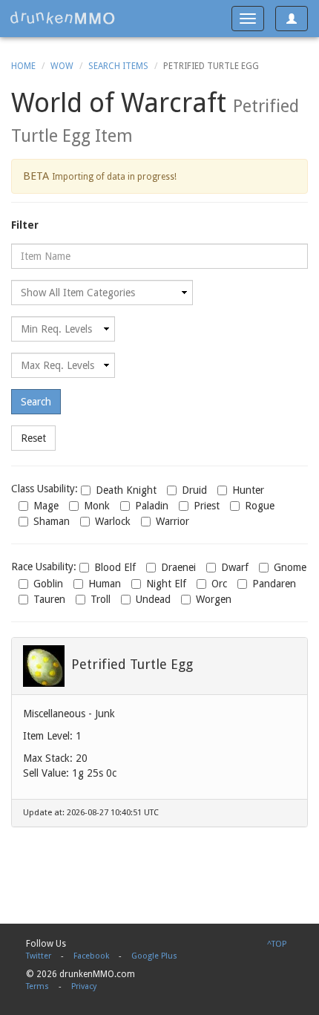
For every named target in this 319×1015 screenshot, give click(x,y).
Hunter (248, 490)
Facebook (91, 956)
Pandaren (274, 584)
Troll (101, 599)
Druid (194, 490)
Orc (219, 584)
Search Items (118, 66)
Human (104, 584)
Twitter (38, 956)
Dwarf (235, 567)
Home (23, 66)
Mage (46, 506)
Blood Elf (115, 567)
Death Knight (126, 490)
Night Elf (166, 584)
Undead (153, 599)
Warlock (113, 521)
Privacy (83, 986)
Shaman (51, 521)
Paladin (151, 506)
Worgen (213, 599)
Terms (37, 986)
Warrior (172, 521)
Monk (97, 506)
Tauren (49, 599)
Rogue (259, 506)
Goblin (48, 584)
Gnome (290, 567)
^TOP (276, 944)
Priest (207, 506)
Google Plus (154, 956)
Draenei (178, 567)
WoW (61, 66)
